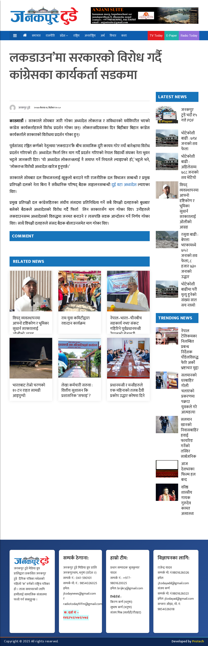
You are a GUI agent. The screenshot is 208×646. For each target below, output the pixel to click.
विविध (37, 45)
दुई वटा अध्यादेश (125, 184)
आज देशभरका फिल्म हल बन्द (188, 471)
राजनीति (50, 35)
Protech (198, 641)
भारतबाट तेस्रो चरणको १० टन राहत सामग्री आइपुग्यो (29, 390)
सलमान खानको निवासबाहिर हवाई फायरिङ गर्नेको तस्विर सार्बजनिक (189, 438)
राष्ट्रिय (76, 35)
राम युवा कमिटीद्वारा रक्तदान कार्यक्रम (75, 321)
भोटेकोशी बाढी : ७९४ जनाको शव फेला (189, 141)
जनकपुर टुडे (24, 107)
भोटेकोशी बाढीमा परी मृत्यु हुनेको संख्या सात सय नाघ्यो (189, 295)
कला (124, 35)
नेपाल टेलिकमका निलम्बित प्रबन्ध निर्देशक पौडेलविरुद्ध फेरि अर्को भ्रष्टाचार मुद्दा (189, 349)
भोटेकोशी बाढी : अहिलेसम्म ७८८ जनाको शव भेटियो (189, 167)
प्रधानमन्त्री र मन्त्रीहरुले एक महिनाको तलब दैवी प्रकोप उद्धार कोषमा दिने (127, 390)
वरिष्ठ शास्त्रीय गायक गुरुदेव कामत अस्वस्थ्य (187, 500)
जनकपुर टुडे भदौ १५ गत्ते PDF (189, 115)
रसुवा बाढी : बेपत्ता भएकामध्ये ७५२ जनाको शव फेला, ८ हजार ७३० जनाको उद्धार (189, 255)
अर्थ (103, 35)
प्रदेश (62, 35)
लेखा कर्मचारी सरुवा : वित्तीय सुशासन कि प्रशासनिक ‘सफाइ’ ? (77, 390)
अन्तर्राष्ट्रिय (90, 35)
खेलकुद (24, 45)
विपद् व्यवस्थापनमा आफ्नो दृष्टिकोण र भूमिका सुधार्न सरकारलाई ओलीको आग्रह (31, 326)
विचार (113, 35)
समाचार (36, 35)
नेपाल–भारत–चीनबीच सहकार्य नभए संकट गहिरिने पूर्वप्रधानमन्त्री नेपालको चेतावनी (126, 326)
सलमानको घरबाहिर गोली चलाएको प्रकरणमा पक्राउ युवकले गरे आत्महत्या (189, 394)
